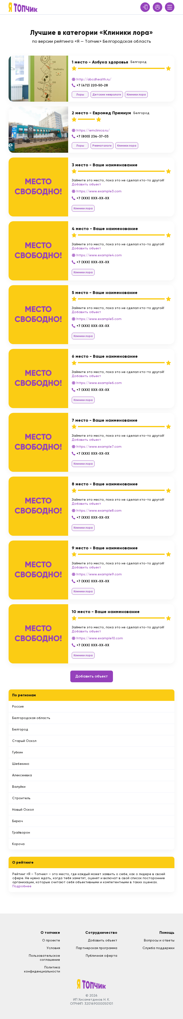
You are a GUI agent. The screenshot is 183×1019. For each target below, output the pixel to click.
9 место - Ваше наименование (105, 548)
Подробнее (21, 886)
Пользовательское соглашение (44, 957)
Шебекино (20, 764)
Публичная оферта (101, 955)
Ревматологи (102, 145)
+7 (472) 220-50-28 (92, 85)
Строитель (21, 798)
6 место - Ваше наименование (105, 356)
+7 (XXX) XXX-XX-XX (92, 198)
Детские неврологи (106, 94)
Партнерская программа (96, 948)
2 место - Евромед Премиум (101, 113)
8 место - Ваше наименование (105, 484)
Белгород (20, 729)
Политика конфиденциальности (42, 969)
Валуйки (18, 786)
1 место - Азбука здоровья (100, 62)
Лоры (80, 94)
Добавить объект (86, 184)
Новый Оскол (23, 809)
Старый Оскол (24, 741)
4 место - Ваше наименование (105, 228)
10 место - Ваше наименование (106, 611)
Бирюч (17, 821)
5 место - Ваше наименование (104, 292)
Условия (53, 948)
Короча (18, 844)
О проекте (51, 940)
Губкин (17, 752)
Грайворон (21, 832)
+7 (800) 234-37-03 (92, 136)
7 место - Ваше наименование (104, 420)
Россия (18, 706)
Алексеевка (22, 775)
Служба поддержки (158, 948)
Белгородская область (31, 718)
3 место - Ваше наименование (104, 165)
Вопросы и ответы (159, 940)
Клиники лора (136, 94)
